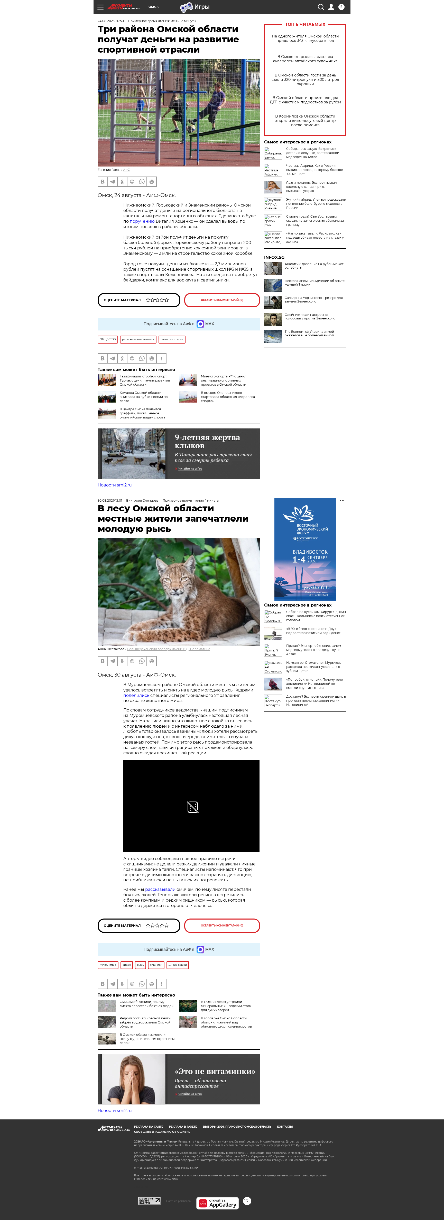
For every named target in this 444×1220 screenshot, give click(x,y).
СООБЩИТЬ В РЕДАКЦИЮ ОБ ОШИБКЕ (162, 1132)
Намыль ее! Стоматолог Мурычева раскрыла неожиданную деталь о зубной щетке (313, 667)
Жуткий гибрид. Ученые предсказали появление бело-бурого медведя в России (316, 204)
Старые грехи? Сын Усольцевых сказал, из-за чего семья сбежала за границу (315, 220)
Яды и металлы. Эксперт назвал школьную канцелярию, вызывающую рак (311, 187)
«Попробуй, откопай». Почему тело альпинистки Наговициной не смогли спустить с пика (314, 684)
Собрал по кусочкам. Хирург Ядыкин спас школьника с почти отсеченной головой (316, 616)
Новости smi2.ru (115, 485)
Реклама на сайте (148, 1126)
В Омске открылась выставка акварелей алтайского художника (305, 59)
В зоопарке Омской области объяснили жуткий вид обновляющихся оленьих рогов (226, 1022)
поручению (142, 221)
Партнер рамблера (178, 1201)
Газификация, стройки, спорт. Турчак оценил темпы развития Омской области (145, 380)
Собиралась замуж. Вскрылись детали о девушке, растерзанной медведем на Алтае (312, 153)
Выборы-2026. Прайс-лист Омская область (237, 1126)
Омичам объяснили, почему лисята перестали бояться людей (146, 1004)
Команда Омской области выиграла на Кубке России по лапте (144, 397)
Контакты (285, 1126)
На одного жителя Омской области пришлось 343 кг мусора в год (305, 38)
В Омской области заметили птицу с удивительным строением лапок (147, 1039)
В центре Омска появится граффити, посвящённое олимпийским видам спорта (142, 413)
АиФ (126, 170)
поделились (136, 695)
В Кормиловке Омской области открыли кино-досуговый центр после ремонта (305, 120)
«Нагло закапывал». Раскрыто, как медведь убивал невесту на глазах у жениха (315, 237)
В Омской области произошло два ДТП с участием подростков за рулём (305, 100)
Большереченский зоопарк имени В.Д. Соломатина (168, 649)
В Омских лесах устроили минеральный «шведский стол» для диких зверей (226, 1006)
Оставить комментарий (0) (222, 300)
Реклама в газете (183, 1126)
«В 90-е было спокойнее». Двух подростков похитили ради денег (313, 631)
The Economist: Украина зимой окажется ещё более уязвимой (309, 333)
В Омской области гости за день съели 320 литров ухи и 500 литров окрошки (305, 79)
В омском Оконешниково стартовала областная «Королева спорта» (228, 397)
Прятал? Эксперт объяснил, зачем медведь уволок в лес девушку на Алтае (313, 650)
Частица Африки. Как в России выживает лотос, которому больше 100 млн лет (314, 170)
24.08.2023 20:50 (111, 21)
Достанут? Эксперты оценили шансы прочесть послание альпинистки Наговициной (316, 701)
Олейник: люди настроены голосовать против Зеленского (310, 316)
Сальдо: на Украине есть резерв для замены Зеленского (314, 299)
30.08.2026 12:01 (110, 500)
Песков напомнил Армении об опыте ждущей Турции (315, 282)
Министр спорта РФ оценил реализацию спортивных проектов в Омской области (223, 380)
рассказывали (160, 889)
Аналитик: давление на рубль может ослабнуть (314, 265)
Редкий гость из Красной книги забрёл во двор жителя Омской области (145, 1022)
